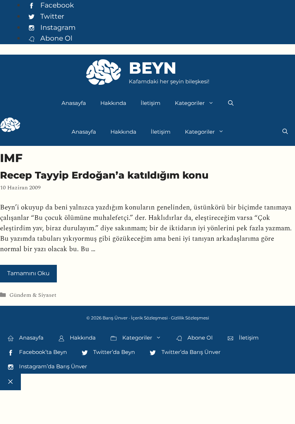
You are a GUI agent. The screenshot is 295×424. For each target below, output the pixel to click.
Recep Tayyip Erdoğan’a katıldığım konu (104, 175)
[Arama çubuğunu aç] (231, 103)
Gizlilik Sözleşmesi (190, 318)
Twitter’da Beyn (113, 352)
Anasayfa (74, 103)
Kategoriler (190, 103)
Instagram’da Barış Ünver (52, 366)
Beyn (152, 68)
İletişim (150, 103)
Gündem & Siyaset (32, 295)
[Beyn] (10, 126)
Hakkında (113, 103)
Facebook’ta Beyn (42, 352)
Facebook (56, 5)
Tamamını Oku (28, 273)
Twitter (51, 16)
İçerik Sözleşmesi (149, 318)
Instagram (57, 27)
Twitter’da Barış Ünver (190, 352)
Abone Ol (55, 38)
